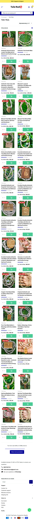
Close (17, 485)
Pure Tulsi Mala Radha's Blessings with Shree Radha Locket (8, 326)
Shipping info (4, 494)
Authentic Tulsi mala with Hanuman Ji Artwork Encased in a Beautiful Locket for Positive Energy (8, 86)
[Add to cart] (11, 61)
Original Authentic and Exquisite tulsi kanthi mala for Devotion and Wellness (25, 293)
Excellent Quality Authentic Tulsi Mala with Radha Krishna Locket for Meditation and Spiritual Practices (8, 223)
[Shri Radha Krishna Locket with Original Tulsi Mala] (25, 346)
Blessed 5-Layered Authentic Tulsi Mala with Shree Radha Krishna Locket (24, 86)
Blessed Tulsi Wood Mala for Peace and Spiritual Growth (24, 120)
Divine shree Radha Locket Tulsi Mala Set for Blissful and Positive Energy (8, 153)
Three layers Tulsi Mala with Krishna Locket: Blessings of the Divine (8, 428)
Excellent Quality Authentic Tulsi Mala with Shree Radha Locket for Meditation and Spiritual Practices (8, 259)
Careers (3, 505)
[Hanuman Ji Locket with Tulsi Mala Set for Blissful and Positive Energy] (25, 245)
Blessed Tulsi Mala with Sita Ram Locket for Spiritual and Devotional (8, 120)
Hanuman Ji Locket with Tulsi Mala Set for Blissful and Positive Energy (24, 258)
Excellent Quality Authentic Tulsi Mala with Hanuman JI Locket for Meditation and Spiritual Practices (25, 188)
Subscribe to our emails (7, 478)
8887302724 (6, 467)
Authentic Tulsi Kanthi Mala (25, 50)
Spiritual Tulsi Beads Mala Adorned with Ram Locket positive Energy (24, 395)
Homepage (4, 17)
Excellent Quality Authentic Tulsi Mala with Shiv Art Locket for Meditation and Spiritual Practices (25, 222)
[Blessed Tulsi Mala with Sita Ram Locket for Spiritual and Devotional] (8, 107)
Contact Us (4, 488)
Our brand (4, 501)
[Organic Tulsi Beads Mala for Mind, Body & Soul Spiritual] (8, 280)
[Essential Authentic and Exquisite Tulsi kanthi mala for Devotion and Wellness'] (8, 173)
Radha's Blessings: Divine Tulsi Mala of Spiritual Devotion (25, 326)
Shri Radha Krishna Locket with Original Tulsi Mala (25, 359)
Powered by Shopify (22, 515)
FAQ (2, 507)
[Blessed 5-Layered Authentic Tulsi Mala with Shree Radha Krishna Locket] (25, 72)
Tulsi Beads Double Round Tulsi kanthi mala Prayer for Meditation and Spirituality (25, 428)
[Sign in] (29, 7)
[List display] (32, 28)
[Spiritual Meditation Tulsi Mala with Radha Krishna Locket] (8, 381)
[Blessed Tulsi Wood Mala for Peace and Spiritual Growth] (25, 107)
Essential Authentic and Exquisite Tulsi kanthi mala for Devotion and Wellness (25, 153)
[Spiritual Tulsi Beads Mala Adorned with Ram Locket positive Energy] (25, 381)
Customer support (6, 490)
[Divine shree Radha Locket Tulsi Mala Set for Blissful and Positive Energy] (8, 140)
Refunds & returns (6, 492)
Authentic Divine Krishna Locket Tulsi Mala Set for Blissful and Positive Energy (8, 52)
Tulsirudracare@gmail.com (10, 469)
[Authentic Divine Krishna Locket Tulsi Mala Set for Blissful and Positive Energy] (8, 38)
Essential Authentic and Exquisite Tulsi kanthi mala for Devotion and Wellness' (8, 187)
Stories (3, 503)
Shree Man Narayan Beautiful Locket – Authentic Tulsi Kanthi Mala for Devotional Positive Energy (8, 361)
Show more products (17, 452)
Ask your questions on (12, 472)
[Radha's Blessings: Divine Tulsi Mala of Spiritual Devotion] (25, 313)
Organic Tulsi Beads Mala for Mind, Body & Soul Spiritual (8, 293)
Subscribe (31, 482)
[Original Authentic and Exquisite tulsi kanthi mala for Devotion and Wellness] (25, 280)
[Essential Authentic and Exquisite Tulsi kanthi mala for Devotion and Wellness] (25, 140)
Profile (3, 510)
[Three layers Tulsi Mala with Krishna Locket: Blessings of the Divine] (8, 415)
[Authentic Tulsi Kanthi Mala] (25, 38)
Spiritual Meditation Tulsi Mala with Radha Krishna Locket (8, 395)
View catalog (2, 7)
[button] (5, 60)
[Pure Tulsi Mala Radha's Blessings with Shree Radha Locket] (8, 313)
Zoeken (31, 13)
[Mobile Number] (29, 510)
